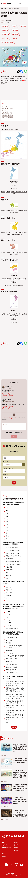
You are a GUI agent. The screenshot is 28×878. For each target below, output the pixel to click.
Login (3, 418)
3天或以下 (9, 612)
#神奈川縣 (15, 212)
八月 (7, 528)
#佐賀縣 (8, 314)
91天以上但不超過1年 (12, 628)
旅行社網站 (9, 640)
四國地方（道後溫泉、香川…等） (15, 715)
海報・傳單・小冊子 (11, 659)
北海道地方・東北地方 (8, 108)
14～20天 (8, 620)
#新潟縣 (3, 233)
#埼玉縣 (17, 211)
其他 (7, 601)
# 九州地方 (15, 31)
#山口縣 (23, 279)
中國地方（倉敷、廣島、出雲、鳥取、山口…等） (15, 711)
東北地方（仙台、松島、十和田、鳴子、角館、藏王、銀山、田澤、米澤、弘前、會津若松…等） (15, 690)
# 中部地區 (15, 39)
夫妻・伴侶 (9, 590)
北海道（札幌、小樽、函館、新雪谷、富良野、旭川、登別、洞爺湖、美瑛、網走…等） (15, 683)
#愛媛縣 (16, 286)
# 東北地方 (5, 39)
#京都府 (13, 252)
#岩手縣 (8, 192)
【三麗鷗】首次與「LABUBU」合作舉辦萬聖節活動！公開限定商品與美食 (20, 800)
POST (14, 436)
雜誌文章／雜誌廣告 (11, 664)
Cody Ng (6, 22)
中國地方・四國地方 (7, 116)
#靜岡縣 (15, 234)
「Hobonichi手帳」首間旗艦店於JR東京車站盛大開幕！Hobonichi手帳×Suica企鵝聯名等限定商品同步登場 (20, 774)
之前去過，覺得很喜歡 (12, 548)
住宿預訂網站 (9, 653)
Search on (5, 475)
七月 (7, 525)
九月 (7, 530)
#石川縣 (13, 233)
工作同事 (8, 595)
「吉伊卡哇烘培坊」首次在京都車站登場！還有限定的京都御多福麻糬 (20, 761)
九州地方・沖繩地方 (7, 118)
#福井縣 (17, 233)
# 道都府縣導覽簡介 (7, 43)
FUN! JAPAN (4, 9)
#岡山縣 (14, 279)
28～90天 (8, 626)
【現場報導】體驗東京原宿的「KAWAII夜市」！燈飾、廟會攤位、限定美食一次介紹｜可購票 (20, 787)
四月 (7, 516)
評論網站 (8, 643)
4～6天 (8, 615)
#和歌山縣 (15, 254)
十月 (7, 533)
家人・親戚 (9, 593)
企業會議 (8, 575)
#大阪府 (17, 252)
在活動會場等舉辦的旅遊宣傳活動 (15, 656)
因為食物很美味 (10, 559)
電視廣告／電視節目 (11, 670)
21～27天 (8, 623)
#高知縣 (21, 286)
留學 (7, 573)
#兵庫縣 (22, 252)
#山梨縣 (22, 233)
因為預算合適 (9, 570)
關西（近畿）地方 (7, 114)
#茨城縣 (3, 211)
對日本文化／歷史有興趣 (13, 553)
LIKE (5, 71)
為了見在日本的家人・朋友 (13, 556)
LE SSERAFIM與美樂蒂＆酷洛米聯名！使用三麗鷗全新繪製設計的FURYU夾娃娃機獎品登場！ (20, 748)
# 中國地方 (5, 27)
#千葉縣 (22, 211)
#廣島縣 (19, 279)
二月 (7, 511)
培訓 (7, 578)
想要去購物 (9, 567)
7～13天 (8, 617)
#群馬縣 (13, 211)
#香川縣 (11, 286)
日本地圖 (4, 106)
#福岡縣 (3, 314)
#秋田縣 (17, 192)
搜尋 (14, 482)
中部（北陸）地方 (7, 112)
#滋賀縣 (8, 252)
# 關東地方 (5, 31)
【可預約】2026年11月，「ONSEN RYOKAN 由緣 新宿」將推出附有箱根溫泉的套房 (20, 813)
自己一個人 (9, 587)
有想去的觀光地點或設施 (13, 550)
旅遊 (10, 8)
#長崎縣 (13, 314)
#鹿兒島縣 (15, 316)
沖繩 (7, 722)
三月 (7, 514)
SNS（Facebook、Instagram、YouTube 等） (15, 647)
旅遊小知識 (16, 8)
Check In (5, 461)
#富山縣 (8, 233)
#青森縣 (3, 192)
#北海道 (14, 185)
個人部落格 (9, 650)
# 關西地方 (23, 27)
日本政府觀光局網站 (11, 637)
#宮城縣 (13, 192)
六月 (7, 522)
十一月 (8, 536)
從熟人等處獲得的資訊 (12, 673)
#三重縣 (3, 252)
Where (4, 455)
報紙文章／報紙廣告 (11, 667)
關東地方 (4, 110)
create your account (13, 418)
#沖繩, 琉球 (14, 323)
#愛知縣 (20, 234)
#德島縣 (7, 286)
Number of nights (8, 468)
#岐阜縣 (10, 234)
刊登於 (2, 20)
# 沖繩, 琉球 (5, 35)
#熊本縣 (17, 314)
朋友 (7, 598)
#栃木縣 (8, 211)
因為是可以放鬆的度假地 (13, 564)
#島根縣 (9, 279)
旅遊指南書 (9, 661)
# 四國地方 (15, 35)
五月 (7, 519)
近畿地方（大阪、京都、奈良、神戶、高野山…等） (15, 707)
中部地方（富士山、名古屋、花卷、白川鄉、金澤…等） (14, 702)
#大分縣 (22, 314)
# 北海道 (14, 27)
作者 (2, 22)
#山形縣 (22, 192)
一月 (7, 508)
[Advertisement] (7, 95)
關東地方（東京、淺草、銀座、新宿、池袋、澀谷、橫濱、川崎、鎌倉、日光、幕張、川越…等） (15, 696)
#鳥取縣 (4, 279)
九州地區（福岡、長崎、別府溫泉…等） (14, 719)
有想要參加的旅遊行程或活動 (14, 561)
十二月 (8, 539)
